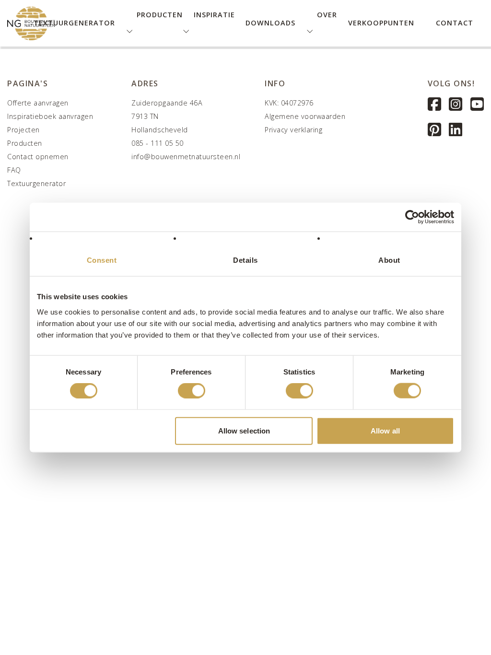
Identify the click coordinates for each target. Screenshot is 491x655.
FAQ (14, 170)
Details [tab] (245, 260)
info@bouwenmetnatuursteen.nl (185, 156)
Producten (24, 143)
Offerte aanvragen (38, 102)
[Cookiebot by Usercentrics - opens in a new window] (412, 217)
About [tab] (389, 260)
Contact (454, 22)
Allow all (385, 430)
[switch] (191, 390)
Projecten (23, 129)
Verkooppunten (381, 22)
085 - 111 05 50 (157, 143)
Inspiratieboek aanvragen (50, 116)
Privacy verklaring (293, 129)
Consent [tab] (102, 260)
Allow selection (244, 430)
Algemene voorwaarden (305, 116)
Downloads (270, 22)
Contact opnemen (38, 156)
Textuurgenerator (74, 22)
